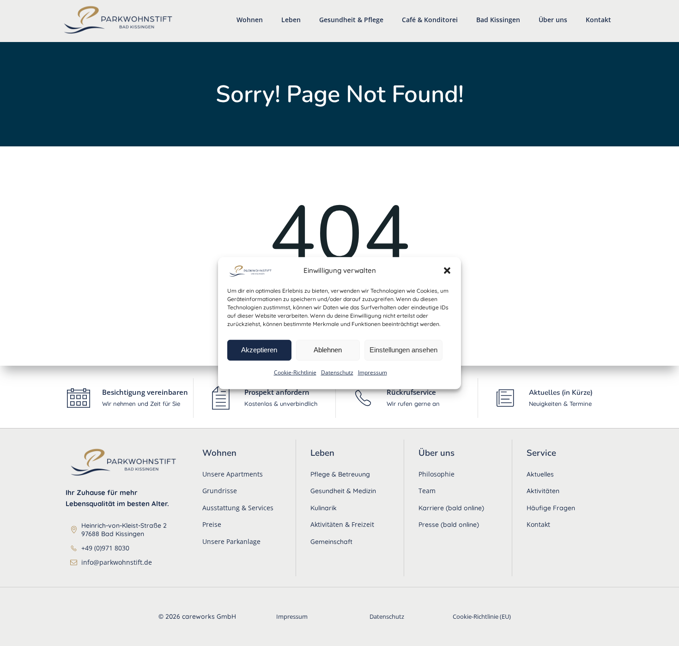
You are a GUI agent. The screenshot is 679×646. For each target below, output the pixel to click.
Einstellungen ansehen (403, 350)
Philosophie (436, 474)
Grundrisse (219, 490)
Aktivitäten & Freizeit (342, 524)
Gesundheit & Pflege (351, 19)
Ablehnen (328, 350)
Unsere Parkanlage (231, 541)
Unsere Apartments (232, 474)
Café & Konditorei (430, 19)
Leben (291, 19)
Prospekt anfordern (276, 392)
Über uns (553, 19)
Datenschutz (337, 372)
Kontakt (598, 19)
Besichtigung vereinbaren (145, 392)
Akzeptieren (259, 350)
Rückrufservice (411, 392)
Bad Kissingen (498, 19)
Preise (211, 524)
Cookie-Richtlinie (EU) (482, 616)
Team (427, 490)
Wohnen (249, 19)
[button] (447, 270)
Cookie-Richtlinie (295, 372)
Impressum (372, 372)
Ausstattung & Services (237, 507)
